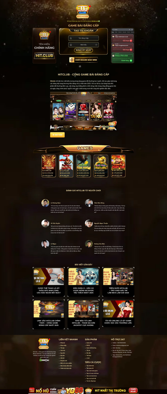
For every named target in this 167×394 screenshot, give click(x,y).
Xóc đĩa (88, 353)
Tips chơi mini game (92, 370)
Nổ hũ (88, 345)
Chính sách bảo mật (65, 368)
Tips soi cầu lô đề (91, 378)
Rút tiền (62, 355)
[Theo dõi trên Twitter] (47, 364)
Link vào (62, 350)
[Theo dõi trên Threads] (49, 364)
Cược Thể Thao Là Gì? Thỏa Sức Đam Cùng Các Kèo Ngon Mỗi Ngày (49, 290)
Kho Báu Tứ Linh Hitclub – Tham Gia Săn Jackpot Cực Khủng (83, 323)
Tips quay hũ (89, 368)
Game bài (89, 343)
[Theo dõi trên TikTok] (42, 364)
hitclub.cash (95, 21)
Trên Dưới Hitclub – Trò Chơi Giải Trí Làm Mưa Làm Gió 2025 (118, 290)
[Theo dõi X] (44, 364)
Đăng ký (62, 343)
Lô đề (87, 358)
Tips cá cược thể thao (92, 373)
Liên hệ (62, 358)
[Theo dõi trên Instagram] (39, 364)
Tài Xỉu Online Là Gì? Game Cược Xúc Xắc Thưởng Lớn (118, 322)
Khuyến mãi (63, 360)
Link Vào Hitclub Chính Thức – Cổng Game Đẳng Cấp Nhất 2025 (48, 323)
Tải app (62, 348)
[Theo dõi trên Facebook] (37, 364)
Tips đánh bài (90, 365)
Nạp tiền (62, 353)
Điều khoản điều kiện (66, 366)
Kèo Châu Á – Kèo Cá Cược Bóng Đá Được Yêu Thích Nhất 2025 (83, 290)
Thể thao (88, 355)
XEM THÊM (58, 135)
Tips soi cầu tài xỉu (91, 376)
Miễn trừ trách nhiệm (66, 363)
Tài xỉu (88, 350)
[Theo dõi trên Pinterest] (52, 364)
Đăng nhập (63, 345)
